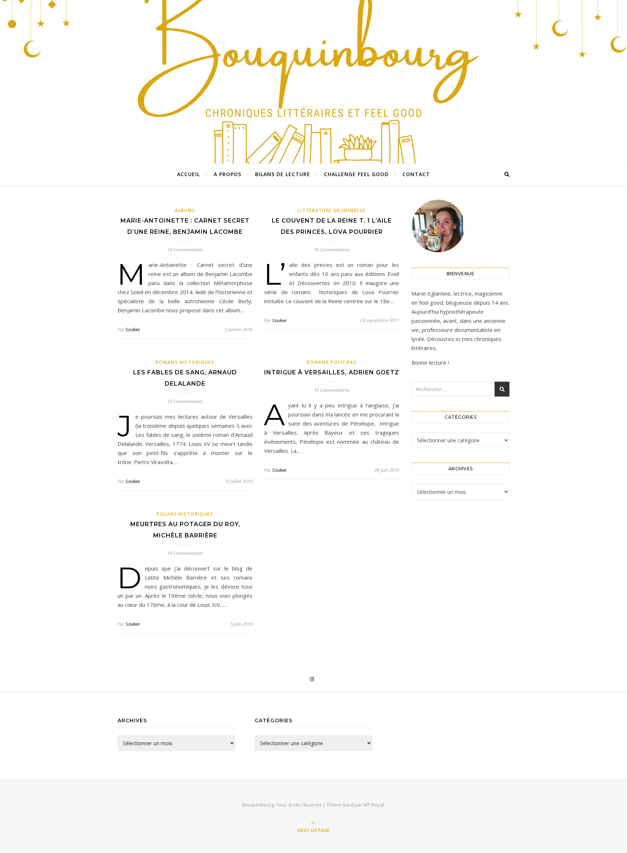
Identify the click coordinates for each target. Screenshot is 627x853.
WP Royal (373, 804)
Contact (416, 174)
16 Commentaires (185, 249)
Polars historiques (185, 514)
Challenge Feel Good (356, 174)
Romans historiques (185, 362)
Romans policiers (331, 362)
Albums (185, 210)
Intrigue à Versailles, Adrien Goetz (331, 372)
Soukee (133, 329)
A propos (227, 174)
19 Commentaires (185, 553)
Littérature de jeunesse (331, 210)
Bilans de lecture (282, 174)
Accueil (188, 174)
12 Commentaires (185, 401)
